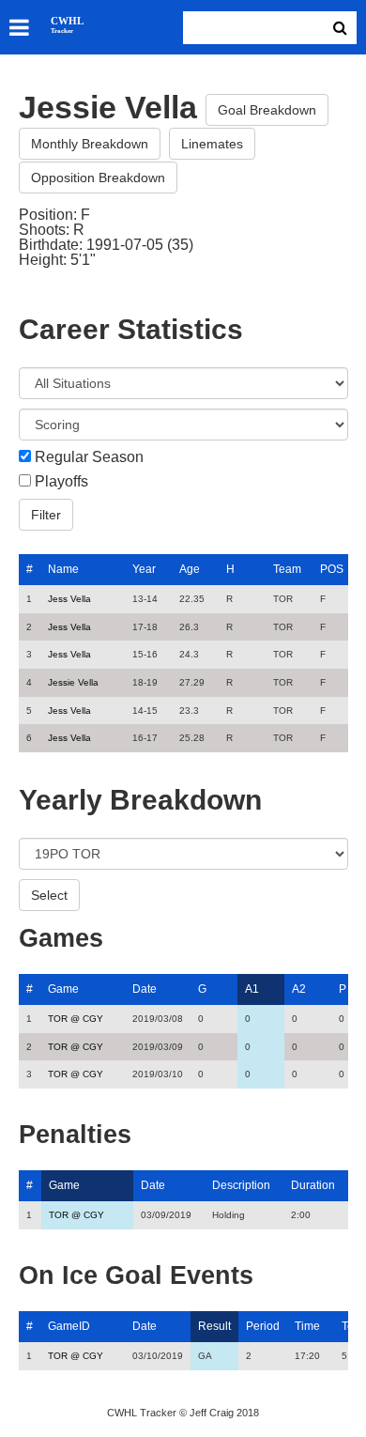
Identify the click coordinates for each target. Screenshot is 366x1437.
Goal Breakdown (267, 109)
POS (331, 569)
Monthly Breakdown (89, 143)
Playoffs (61, 481)
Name (63, 569)
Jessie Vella (73, 682)
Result (214, 1326)
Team (287, 569)
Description (241, 1185)
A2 (299, 989)
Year (144, 569)
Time (307, 1326)
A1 (252, 989)
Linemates (212, 143)
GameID (69, 1326)
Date (144, 989)
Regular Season (89, 457)
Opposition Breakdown (98, 177)
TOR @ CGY (75, 1018)
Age (189, 569)
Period (263, 1326)
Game (63, 989)
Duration (313, 1185)
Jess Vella (69, 599)
